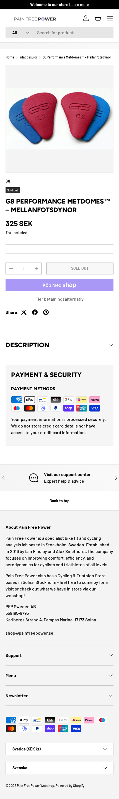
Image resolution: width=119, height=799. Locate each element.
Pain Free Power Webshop (35, 785)
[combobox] (59, 32)
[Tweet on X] (23, 312)
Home (10, 57)
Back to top (59, 500)
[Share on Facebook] (34, 312)
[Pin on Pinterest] (45, 312)
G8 (8, 181)
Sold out (80, 268)
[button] (98, 18)
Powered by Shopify (70, 785)
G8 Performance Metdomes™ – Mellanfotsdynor (77, 57)
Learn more (79, 4)
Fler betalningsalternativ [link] (59, 298)
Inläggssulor (28, 57)
